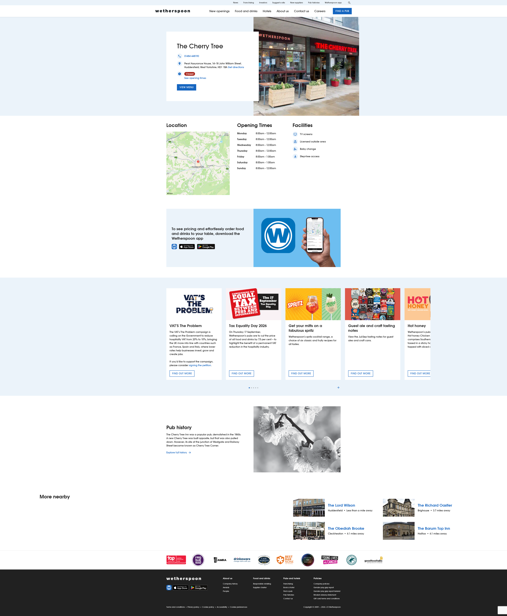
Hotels (267, 11)
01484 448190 (191, 56)
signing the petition (200, 365)
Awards (226, 587)
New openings (219, 11)
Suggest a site (278, 2)
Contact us (301, 11)
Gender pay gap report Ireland (327, 591)
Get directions (236, 67)
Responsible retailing (262, 584)
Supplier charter (260, 587)
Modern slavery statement (325, 595)
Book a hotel (288, 587)
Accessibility (222, 607)
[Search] (349, 2)
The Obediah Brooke (346, 528)
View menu (187, 87)
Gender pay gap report (324, 587)
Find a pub (342, 11)
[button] (249, 387)
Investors (263, 2)
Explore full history (177, 452)
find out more (183, 374)
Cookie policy (208, 607)
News (235, 2)
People (226, 591)
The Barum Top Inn (434, 528)
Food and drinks (246, 11)
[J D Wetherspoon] (172, 11)
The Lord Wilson (341, 505)
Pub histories (314, 2)
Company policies (321, 584)
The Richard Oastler (435, 505)
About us (283, 11)
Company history (230, 584)
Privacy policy (193, 607)
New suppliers (296, 2)
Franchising (248, 2)
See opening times (195, 78)
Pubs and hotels (291, 578)
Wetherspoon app (333, 2)
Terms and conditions (175, 607)
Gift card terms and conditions (327, 598)
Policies (317, 578)
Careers (319, 11)
